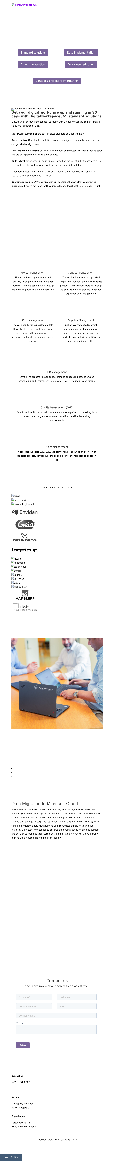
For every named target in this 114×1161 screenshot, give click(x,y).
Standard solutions (32, 53)
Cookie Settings (11, 1157)
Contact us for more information (57, 81)
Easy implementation (81, 53)
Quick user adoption (81, 65)
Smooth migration (33, 65)
